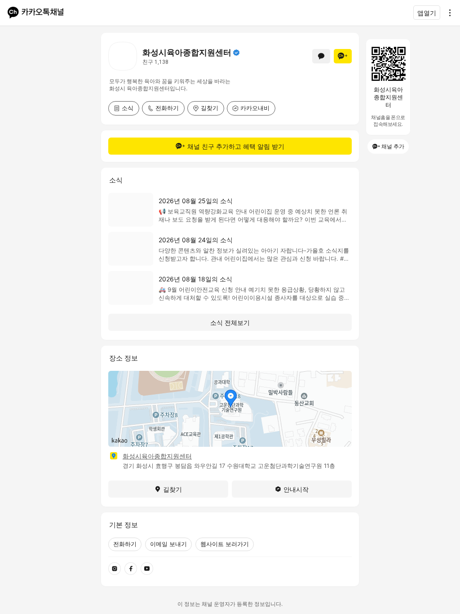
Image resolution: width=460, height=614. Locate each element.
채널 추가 (392, 146)
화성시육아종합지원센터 (157, 456)
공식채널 (236, 52)
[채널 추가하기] (343, 56)
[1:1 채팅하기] (321, 56)
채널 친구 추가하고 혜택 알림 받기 (235, 146)
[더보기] (447, 12)
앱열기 (426, 13)
